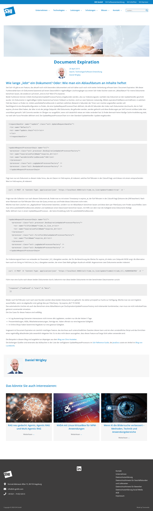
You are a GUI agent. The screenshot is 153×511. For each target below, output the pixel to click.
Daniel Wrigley (75, 75)
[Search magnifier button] (146, 10)
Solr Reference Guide (101, 342)
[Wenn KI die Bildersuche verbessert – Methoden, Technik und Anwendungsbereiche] (124, 408)
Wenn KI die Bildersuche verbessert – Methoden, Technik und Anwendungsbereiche (124, 429)
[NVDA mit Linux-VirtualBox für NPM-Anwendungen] (76, 408)
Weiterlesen (28, 434)
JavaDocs (116, 342)
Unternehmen (121, 474)
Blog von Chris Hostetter (67, 339)
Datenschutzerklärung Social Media (129, 490)
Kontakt (119, 471)
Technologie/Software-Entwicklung (88, 72)
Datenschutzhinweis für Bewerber (129, 486)
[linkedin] (79, 468)
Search (71, 72)
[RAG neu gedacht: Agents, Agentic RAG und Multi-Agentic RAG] (29, 408)
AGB (117, 493)
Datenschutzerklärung (124, 477)
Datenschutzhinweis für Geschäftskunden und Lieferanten (132, 481)
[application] (48, 10)
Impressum (120, 496)
